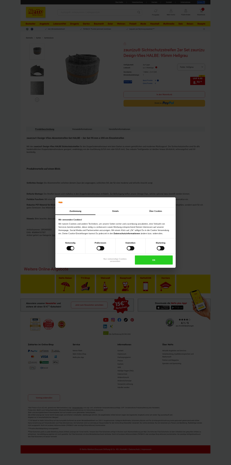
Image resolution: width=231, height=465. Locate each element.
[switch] (100, 248)
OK (153, 260)
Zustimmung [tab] (75, 211)
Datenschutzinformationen (127, 233)
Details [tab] (115, 211)
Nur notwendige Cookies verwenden (115, 260)
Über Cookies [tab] (155, 211)
